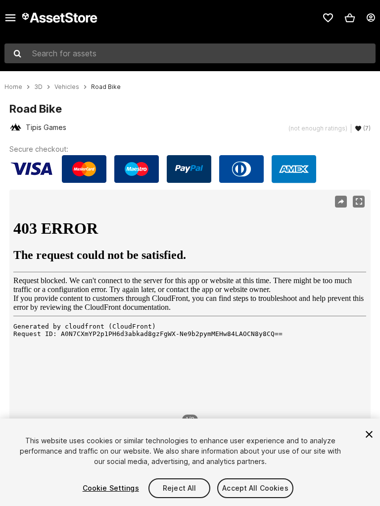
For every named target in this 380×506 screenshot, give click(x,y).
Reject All (179, 488)
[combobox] (190, 53)
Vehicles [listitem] (66, 87)
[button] (350, 18)
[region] (189, 310)
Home (13, 87)
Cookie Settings (111, 488)
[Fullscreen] (359, 202)
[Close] (369, 434)
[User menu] (371, 18)
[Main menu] (10, 18)
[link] (328, 18)
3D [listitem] (38, 87)
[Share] (341, 202)
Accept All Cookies (255, 488)
